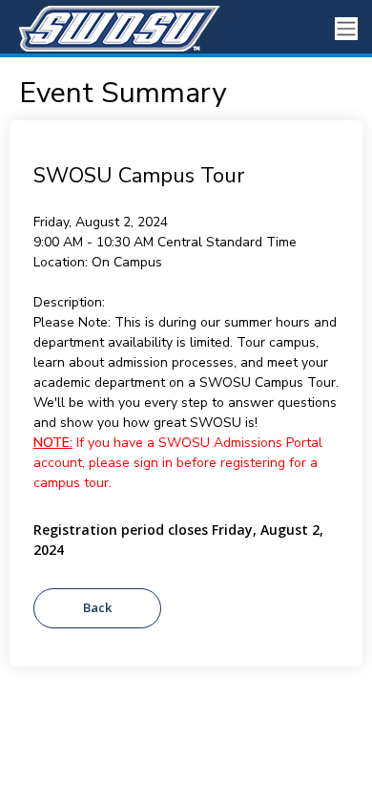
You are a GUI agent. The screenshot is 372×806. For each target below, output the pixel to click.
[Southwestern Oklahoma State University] (114, 28)
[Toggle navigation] (346, 29)
